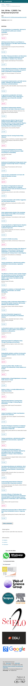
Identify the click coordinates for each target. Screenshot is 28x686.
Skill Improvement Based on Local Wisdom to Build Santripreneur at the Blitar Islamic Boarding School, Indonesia (13, 43)
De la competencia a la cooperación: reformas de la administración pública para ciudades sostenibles (13, 31)
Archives (7, 4)
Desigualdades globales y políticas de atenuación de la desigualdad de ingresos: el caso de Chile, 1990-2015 (13, 355)
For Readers (4, 540)
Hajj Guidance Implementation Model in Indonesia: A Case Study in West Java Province (12, 108)
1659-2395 (8, 663)
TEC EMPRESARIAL (8, 1)
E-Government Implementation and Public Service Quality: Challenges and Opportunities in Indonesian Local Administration (13, 82)
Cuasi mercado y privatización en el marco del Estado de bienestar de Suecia (12, 175)
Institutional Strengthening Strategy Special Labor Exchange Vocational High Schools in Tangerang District (13, 163)
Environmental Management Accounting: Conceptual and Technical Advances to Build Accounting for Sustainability (12, 151)
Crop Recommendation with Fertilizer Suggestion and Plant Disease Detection (13, 200)
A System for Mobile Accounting (9, 239)
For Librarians (5, 544)
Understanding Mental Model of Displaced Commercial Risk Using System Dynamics (11, 482)
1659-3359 (17, 663)
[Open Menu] (1, 1)
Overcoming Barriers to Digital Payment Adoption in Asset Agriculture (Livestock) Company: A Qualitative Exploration (13, 226)
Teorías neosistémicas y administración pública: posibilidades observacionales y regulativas (13, 263)
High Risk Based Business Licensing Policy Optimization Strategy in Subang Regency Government (11, 402)
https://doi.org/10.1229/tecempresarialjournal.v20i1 (14, 17)
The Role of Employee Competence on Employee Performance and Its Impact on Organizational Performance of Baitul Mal (13, 427)
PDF (3, 38)
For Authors (4, 542)
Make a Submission (7, 523)
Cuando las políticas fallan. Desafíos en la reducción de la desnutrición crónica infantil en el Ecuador (13, 367)
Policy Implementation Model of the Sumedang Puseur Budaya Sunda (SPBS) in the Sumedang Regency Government (13, 214)
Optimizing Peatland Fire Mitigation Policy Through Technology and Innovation (11, 341)
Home (2, 4)
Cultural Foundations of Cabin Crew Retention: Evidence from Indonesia (13, 414)
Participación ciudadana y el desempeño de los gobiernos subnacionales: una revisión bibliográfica (13, 290)
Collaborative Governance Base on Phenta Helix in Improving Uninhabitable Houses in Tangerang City (13, 511)
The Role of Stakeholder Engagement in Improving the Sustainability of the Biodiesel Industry (12, 315)
